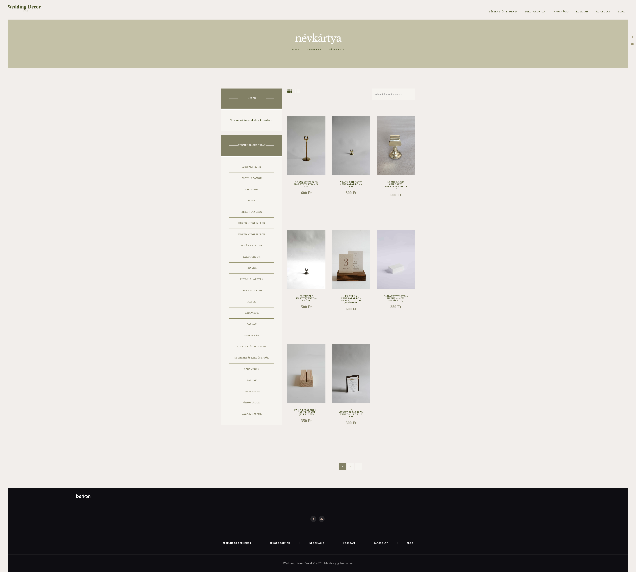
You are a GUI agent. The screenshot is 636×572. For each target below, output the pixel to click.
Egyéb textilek (252, 245)
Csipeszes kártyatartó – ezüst (306, 298)
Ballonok (252, 189)
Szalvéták (251, 335)
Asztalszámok (252, 178)
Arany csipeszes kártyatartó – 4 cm (351, 184)
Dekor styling (251, 212)
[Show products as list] (297, 91)
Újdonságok (251, 402)
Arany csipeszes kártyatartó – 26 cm (306, 184)
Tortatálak (251, 391)
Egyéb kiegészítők (251, 223)
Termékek (314, 49)
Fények (252, 268)
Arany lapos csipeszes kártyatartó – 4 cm (395, 185)
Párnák (252, 324)
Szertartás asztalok (252, 346)
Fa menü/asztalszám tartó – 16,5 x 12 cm (351, 413)
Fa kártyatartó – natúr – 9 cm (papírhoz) (396, 298)
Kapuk (251, 302)
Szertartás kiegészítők (252, 358)
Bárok (251, 200)
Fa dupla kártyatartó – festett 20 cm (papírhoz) (351, 299)
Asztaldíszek (251, 167)
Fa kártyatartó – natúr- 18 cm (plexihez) (306, 412)
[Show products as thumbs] (289, 91)
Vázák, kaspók (252, 414)
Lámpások (252, 313)
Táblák (252, 380)
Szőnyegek (252, 369)
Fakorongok (252, 257)
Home (295, 49)
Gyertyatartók (252, 290)
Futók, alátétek (252, 279)
